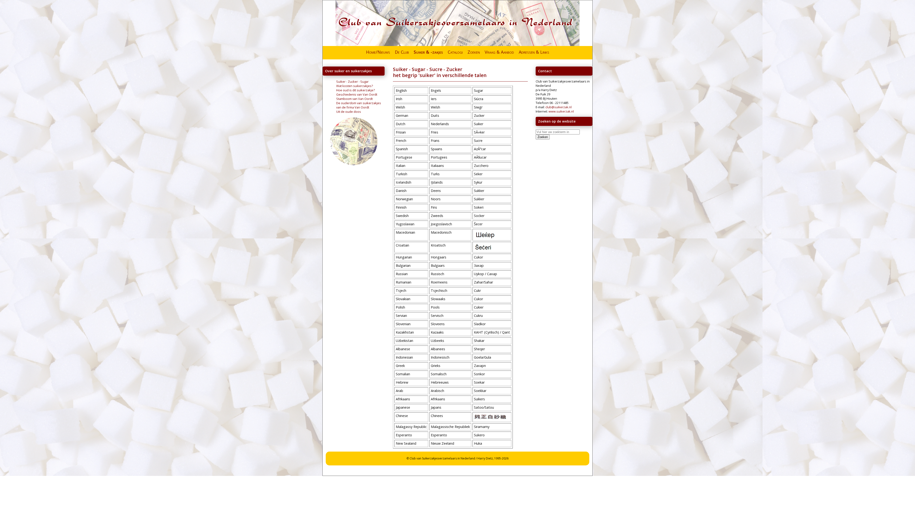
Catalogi (455, 52)
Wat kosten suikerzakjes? (354, 86)
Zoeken (474, 52)
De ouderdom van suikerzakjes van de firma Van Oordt (358, 105)
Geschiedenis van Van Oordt (356, 94)
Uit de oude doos (348, 111)
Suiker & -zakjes (428, 52)
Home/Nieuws (378, 52)
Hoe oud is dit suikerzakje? (355, 90)
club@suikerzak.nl (558, 107)
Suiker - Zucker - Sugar (352, 81)
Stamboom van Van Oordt (354, 99)
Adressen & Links (534, 52)
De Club (402, 52)
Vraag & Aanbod (499, 52)
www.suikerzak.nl (561, 111)
